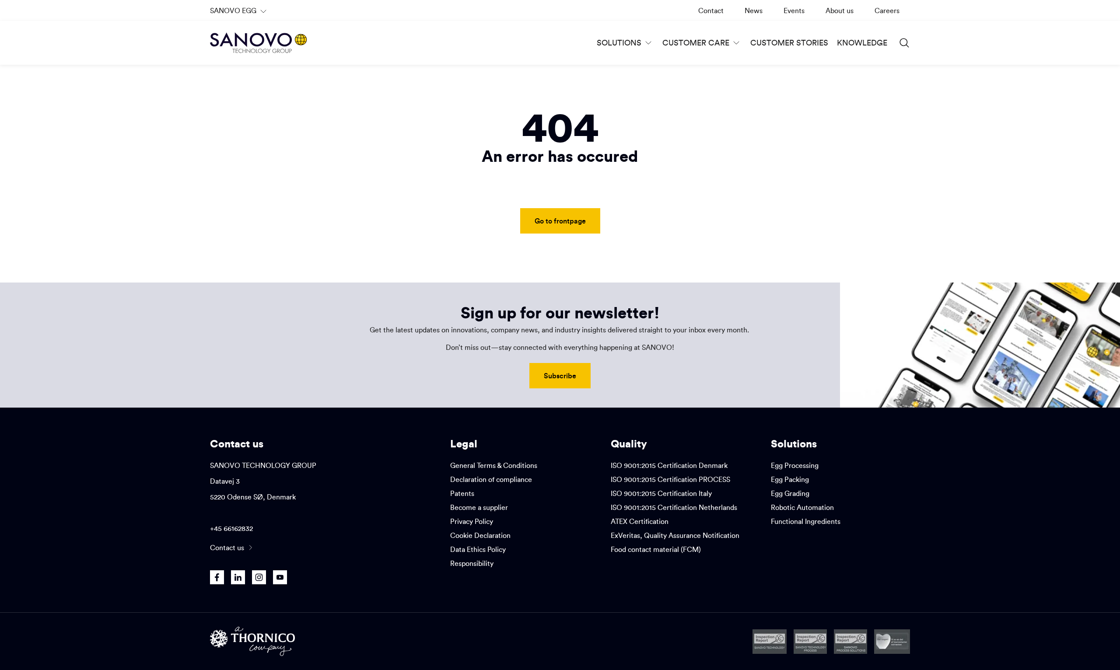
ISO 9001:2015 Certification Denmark (669, 465)
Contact (711, 10)
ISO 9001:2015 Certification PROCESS (670, 479)
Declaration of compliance (491, 479)
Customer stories (789, 43)
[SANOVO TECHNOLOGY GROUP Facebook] (217, 577)
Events (794, 10)
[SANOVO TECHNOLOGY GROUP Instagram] (259, 577)
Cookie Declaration (480, 535)
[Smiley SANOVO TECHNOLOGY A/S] (769, 641)
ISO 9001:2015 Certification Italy (661, 493)
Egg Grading (790, 493)
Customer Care (695, 43)
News (754, 10)
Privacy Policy (471, 521)
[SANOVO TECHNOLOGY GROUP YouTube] (280, 577)
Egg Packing (790, 479)
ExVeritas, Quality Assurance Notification (675, 535)
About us (840, 10)
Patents (462, 493)
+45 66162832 (231, 528)
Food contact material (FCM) (656, 549)
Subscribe (560, 375)
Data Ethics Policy (478, 549)
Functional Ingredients (805, 521)
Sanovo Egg (239, 13)
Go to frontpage (560, 220)
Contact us (227, 547)
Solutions (619, 43)
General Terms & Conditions (493, 465)
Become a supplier (479, 507)
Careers (887, 10)
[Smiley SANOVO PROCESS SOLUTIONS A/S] (850, 641)
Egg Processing (795, 465)
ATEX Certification (639, 521)
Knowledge (862, 43)
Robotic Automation (802, 507)
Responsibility (472, 563)
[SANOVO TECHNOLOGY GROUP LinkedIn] (238, 577)
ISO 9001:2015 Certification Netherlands (674, 507)
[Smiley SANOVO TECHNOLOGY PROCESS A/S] (810, 641)
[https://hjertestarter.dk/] (892, 641)
